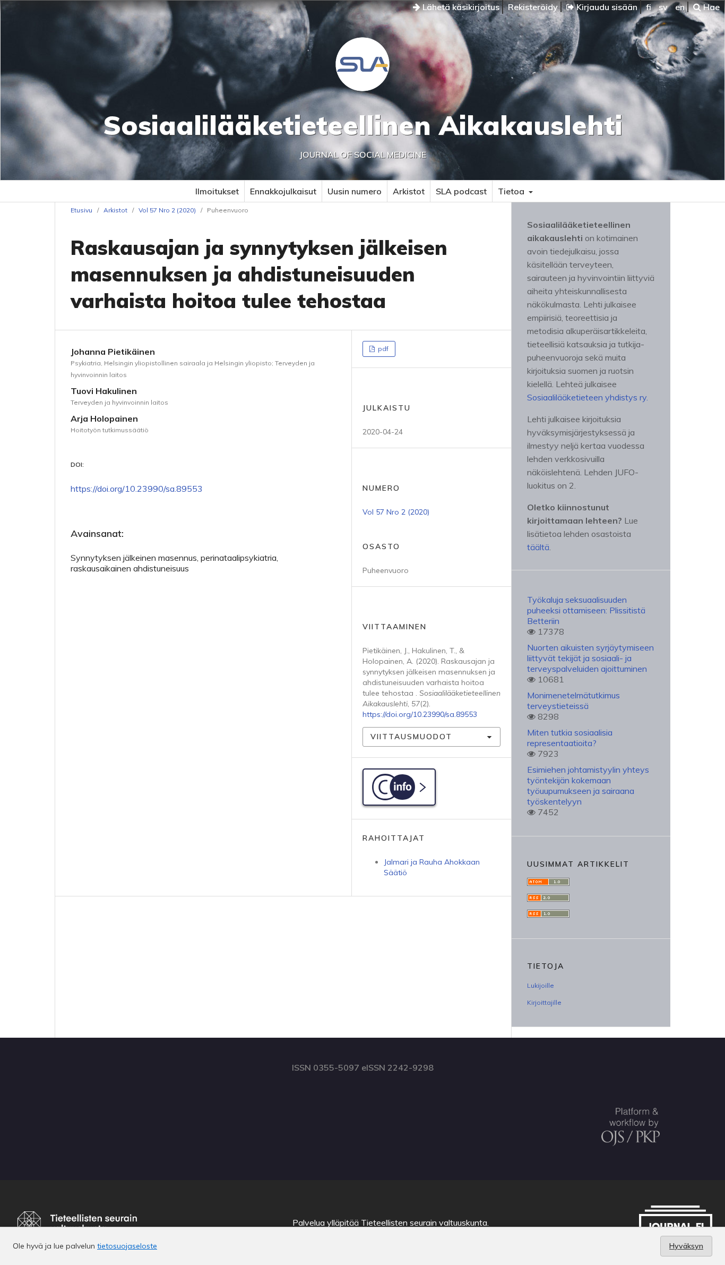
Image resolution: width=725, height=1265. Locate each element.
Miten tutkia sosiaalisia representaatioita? (569, 737)
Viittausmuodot (411, 736)
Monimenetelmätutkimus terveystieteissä (573, 700)
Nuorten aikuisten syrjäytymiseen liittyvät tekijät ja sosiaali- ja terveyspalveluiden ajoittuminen (590, 658)
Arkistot (409, 191)
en (680, 7)
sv (663, 7)
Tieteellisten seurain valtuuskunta (424, 1222)
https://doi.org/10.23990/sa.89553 (137, 488)
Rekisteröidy (533, 7)
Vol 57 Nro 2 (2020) (167, 210)
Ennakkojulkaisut (283, 191)
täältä (538, 547)
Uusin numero (354, 191)
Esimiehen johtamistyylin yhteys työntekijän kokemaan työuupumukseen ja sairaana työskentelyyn (588, 785)
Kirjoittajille (544, 1002)
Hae (710, 7)
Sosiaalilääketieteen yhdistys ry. (587, 397)
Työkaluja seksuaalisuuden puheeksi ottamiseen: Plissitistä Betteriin (586, 610)
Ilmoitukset (217, 191)
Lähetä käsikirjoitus (459, 7)
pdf (382, 349)
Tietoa (512, 191)
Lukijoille (540, 985)
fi (648, 7)
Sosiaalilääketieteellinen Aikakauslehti (363, 125)
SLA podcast (461, 191)
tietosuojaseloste (127, 1246)
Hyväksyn (686, 1246)
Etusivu (81, 210)
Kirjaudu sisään (605, 7)
